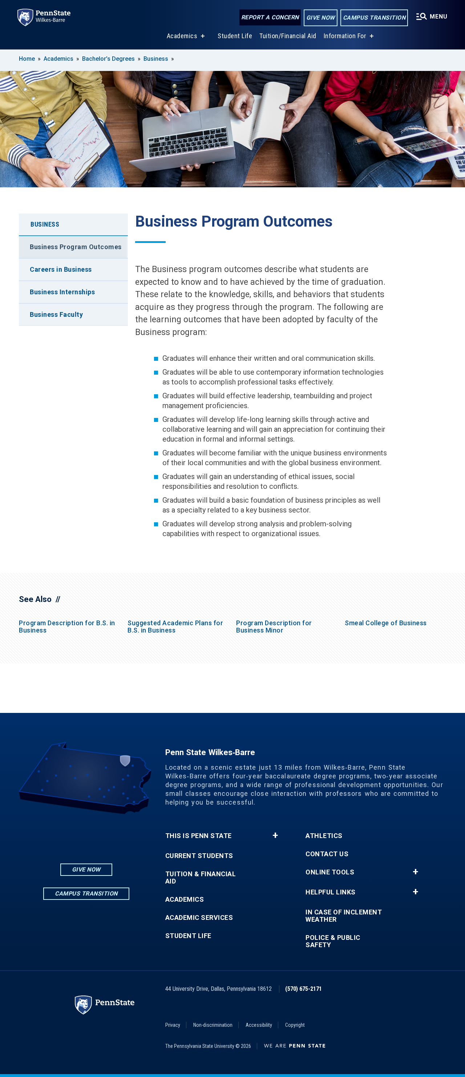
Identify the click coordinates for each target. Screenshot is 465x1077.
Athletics (324, 835)
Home (27, 58)
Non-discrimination (212, 1025)
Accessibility (259, 1025)
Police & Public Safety (333, 941)
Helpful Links (331, 892)
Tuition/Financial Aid (287, 36)
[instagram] (67, 834)
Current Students (199, 855)
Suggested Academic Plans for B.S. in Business (175, 626)
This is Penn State (198, 835)
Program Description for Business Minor (274, 626)
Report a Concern (270, 17)
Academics (182, 36)
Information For (345, 36)
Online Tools (330, 872)
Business (155, 58)
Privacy (172, 1025)
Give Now (320, 17)
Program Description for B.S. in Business (67, 626)
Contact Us (327, 854)
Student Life (235, 36)
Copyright (295, 1025)
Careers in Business (61, 269)
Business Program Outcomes (76, 247)
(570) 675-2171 (303, 988)
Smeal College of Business (386, 623)
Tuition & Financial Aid (200, 877)
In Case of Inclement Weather (344, 916)
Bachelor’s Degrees (108, 58)
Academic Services (199, 917)
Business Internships (62, 292)
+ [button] (275, 835)
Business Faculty (56, 314)
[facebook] (86, 834)
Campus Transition (374, 17)
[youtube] (105, 834)
